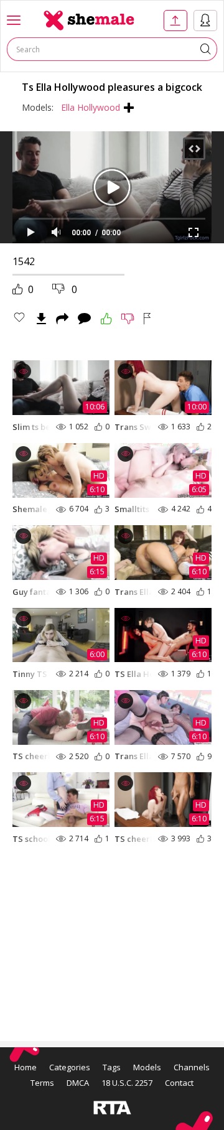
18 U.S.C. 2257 (126, 1082)
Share (62, 318)
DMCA (78, 1082)
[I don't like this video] (127, 318)
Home (25, 1067)
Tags (112, 1067)
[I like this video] (106, 318)
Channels (192, 1067)
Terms (42, 1082)
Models (147, 1067)
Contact (179, 1082)
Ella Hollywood (90, 107)
